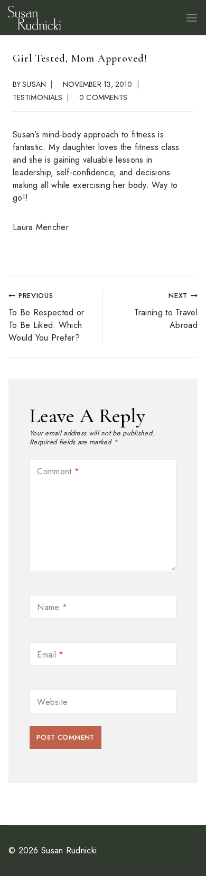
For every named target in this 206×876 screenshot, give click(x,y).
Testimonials (37, 97)
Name (52, 608)
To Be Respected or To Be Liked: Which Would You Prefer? (46, 317)
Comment (58, 472)
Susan (34, 84)
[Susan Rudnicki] (34, 18)
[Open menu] (191, 18)
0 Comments (103, 97)
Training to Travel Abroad (166, 311)
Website (52, 703)
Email (50, 655)
